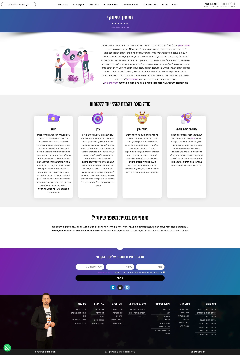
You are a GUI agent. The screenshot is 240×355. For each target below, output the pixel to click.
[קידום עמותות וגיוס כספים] (160, 332)
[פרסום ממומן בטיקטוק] (205, 327)
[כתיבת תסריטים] (116, 319)
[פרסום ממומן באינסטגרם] (205, 313)
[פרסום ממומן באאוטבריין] (205, 334)
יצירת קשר (63, 4)
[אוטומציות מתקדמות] (137, 309)
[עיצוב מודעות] (77, 309)
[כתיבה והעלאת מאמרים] (182, 318)
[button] (7, 348)
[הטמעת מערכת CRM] (137, 313)
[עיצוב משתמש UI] (77, 319)
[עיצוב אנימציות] (77, 323)
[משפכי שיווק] (98, 320)
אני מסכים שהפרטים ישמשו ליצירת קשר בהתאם (130, 272)
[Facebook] (127, 287)
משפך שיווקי (184, 45)
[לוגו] (160, 313)
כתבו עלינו (93, 4)
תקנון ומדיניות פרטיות (45, 351)
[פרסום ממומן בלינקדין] (205, 323)
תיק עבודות (78, 4)
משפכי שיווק (132, 79)
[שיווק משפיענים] (160, 323)
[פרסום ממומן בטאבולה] (205, 330)
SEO (193, 138)
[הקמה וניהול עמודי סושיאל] (160, 318)
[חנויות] (98, 316)
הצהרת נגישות (198, 351)
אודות (165, 4)
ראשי (174, 4)
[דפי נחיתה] (98, 313)
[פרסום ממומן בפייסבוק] (205, 309)
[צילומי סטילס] (116, 323)
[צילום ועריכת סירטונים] (116, 314)
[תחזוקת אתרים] (98, 323)
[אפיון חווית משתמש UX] (77, 314)
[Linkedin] (113, 287)
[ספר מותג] (160, 309)
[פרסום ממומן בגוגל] (205, 316)
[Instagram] (120, 287)
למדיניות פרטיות (106, 272)
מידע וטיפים (112, 4)
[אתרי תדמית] (98, 309)
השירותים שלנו (150, 4)
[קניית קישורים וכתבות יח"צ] (182, 324)
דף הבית (125, 27)
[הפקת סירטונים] (116, 309)
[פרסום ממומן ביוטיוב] (205, 320)
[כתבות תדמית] (160, 327)
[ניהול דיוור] (137, 316)
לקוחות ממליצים (130, 4)
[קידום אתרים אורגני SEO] (182, 311)
